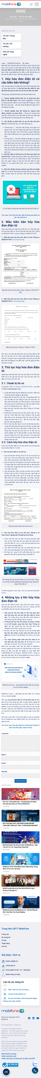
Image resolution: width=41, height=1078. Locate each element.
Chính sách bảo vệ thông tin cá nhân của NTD (18, 1058)
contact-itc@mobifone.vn (16, 994)
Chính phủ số (10, 965)
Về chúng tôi (5, 937)
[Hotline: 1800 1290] (35, 1070)
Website (4, 772)
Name (4, 755)
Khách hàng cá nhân (13, 974)
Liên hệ (4, 946)
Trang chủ (13, 17)
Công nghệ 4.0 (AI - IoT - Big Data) (18, 970)
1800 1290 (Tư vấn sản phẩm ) (18, 990)
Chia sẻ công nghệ (25, 17)
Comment (4, 733)
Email (3, 763)
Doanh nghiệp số (12, 961)
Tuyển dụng (5, 943)
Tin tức (3, 940)
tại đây (3, 593)
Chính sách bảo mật (8, 1056)
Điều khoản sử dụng (8, 1054)
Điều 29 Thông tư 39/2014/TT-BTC (21, 386)
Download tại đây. (19, 239)
